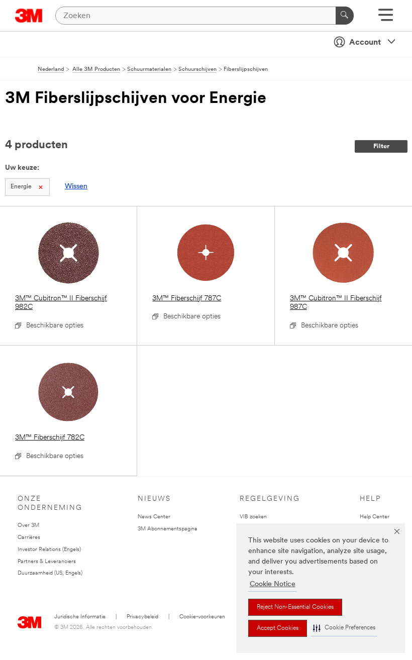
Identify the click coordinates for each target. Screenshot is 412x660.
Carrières (29, 537)
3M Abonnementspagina (167, 529)
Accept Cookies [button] (277, 628)
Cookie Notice (272, 584)
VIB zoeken (253, 517)
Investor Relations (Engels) (49, 550)
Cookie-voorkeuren (202, 617)
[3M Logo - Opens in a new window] (29, 15)
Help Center (374, 517)
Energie (21, 187)
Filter (381, 146)
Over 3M (28, 525)
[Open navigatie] (385, 18)
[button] (344, 628)
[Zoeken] (345, 16)
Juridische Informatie (80, 617)
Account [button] (365, 43)
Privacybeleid (142, 617)
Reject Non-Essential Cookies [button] (295, 607)
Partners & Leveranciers (47, 562)
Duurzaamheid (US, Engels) (50, 573)
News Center (154, 517)
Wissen (76, 186)
